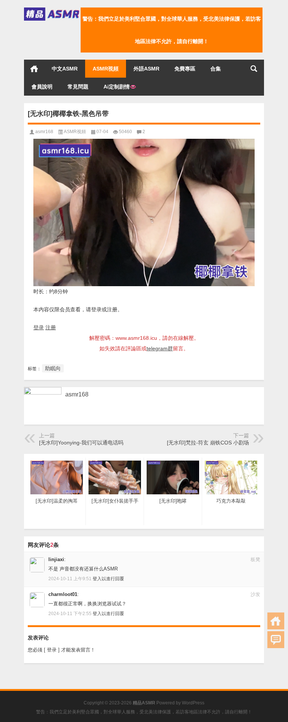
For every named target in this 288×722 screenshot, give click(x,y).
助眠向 (53, 368)
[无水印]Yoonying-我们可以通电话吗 (81, 443)
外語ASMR (146, 69)
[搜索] (254, 69)
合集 (215, 69)
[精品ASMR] (52, 10)
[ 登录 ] (51, 650)
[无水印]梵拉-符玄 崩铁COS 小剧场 (208, 443)
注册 (50, 327)
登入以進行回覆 (108, 578)
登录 (38, 327)
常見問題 (78, 87)
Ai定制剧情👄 (120, 87)
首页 (34, 69)
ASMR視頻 (105, 69)
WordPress (193, 702)
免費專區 (184, 69)
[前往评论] (275, 639)
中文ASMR (65, 69)
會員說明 (42, 87)
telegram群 (160, 348)
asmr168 (44, 131)
